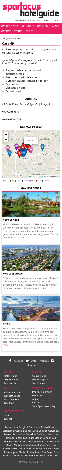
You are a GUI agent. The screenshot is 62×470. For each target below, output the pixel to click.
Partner (36, 402)
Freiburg (41, 434)
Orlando (27, 448)
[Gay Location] (7, 148)
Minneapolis (21, 444)
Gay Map (6, 31)
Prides (29, 31)
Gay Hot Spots (9, 25)
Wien (49, 455)
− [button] (6, 139)
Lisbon (38, 437)
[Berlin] (31, 308)
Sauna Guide (39, 375)
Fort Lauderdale (13, 273)
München (44, 444)
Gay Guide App (20, 21)
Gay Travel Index (34, 21)
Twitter (33, 360)
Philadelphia (11, 452)
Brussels (17, 430)
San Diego (47, 452)
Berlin (6, 324)
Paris (51, 448)
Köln (19, 437)
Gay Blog (42, 25)
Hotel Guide (10, 375)
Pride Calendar (12, 392)
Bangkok (23, 427)
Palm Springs (11, 220)
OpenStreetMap (44, 176)
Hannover (52, 434)
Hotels (8, 371)
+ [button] (6, 135)
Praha (30, 452)
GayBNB (9, 418)
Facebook (17, 360)
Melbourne (45, 441)
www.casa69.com (12, 119)
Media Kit (47, 21)
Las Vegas (28, 437)
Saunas (55, 25)
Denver (8, 434)
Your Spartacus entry (43, 406)
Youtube (44, 360)
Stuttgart (19, 455)
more (21, 237)
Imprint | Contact (42, 391)
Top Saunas (38, 383)
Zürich (55, 455)
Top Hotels (27, 25)
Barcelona (34, 427)
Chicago (43, 430)
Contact (56, 21)
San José (6, 38)
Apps (35, 398)
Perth (57, 448)
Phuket (23, 452)
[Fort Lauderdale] (31, 258)
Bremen (52, 427)
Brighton (7, 430)
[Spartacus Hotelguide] (31, 17)
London (47, 437)
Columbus (53, 430)
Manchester (19, 441)
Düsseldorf (19, 434)
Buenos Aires (30, 430)
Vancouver (39, 455)
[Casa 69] (31, 150)
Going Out (11, 388)
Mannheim (32, 441)
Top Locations (11, 399)
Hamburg (11, 437)
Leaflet (31, 176)
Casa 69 (8, 43)
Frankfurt (31, 434)
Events (18, 31)
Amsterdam (11, 427)
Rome (37, 452)
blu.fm (7, 415)
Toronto (28, 455)
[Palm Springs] (31, 204)
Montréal (33, 444)
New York (16, 448)
